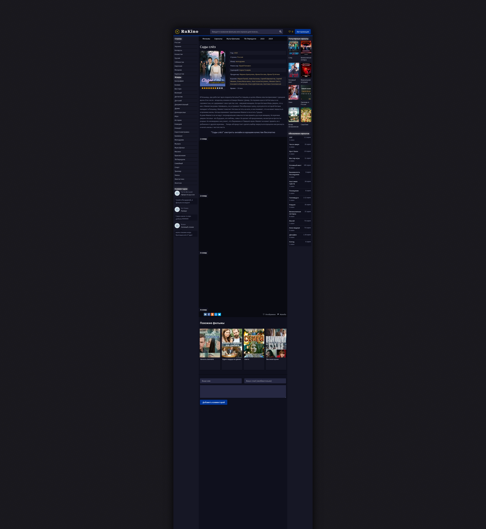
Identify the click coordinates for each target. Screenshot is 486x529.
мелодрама (240, 61)
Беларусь (178, 50)
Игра (176, 116)
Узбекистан (179, 62)
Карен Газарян (245, 70)
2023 (262, 38)
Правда (184, 211)
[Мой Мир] (215, 314)
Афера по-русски (188, 194)
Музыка (178, 144)
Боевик (177, 85)
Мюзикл (178, 151)
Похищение (294, 191)
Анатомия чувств (293, 182)
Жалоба (283, 314)
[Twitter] (219, 314)
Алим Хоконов (254, 78)
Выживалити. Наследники (294, 173)
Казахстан (179, 54)
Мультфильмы (233, 38)
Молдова (178, 70)
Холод (291, 242)
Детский (178, 100)
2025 (236, 53)
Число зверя (294, 144)
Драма (177, 108)
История (178, 120)
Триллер (178, 171)
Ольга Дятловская (255, 84)
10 (222, 88)
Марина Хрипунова (247, 74)
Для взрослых (180, 112)
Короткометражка (182, 132)
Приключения (180, 155)
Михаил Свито (274, 81)
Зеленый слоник (187, 227)
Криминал (178, 136)
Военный (178, 93)
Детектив (179, 96)
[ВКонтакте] (205, 314)
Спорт (177, 167)
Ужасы (177, 175)
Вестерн (178, 89)
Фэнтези (178, 183)
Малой (292, 221)
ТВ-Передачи (250, 38)
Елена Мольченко (244, 81)
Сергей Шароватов (267, 78)
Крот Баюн (293, 151)
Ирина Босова (260, 74)
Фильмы (206, 38)
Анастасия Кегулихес (260, 81)
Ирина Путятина (273, 74)
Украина (178, 46)
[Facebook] (208, 314)
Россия (240, 57)
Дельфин (293, 235)
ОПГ (290, 137)
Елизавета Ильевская (238, 84)
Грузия (177, 58)
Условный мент (295, 165)
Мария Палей (243, 78)
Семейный (179, 163)
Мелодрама (179, 140)
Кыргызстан (179, 74)
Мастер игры (294, 158)
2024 (271, 38)
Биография (179, 81)
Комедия (178, 124)
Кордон (292, 204)
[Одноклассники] (212, 314)
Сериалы (218, 38)
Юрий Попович (245, 66)
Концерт (178, 128)
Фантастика (179, 179)
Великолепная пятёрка (295, 212)
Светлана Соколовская (272, 84)
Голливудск (294, 198)
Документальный (181, 104)
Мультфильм (180, 147)
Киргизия (178, 66)
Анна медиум (294, 228)
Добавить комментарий (213, 402)
